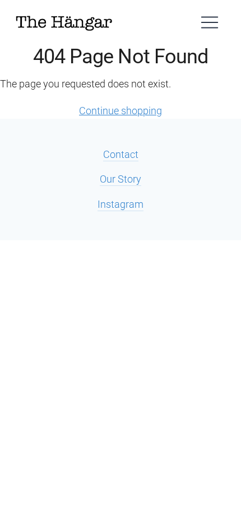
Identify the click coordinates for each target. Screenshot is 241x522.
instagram (120, 204)
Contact (120, 154)
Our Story (120, 179)
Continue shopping (120, 110)
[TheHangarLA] (64, 22)
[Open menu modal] (209, 22)
